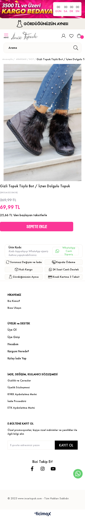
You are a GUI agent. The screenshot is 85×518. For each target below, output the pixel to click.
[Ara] (75, 48)
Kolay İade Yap (17, 358)
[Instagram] (42, 468)
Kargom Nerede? (18, 351)
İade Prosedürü (17, 401)
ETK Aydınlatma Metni (21, 408)
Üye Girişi (14, 337)
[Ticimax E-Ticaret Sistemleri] (42, 514)
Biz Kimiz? (14, 301)
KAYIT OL (66, 445)
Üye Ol (12, 330)
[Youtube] (53, 468)
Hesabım (13, 344)
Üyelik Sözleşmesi (19, 387)
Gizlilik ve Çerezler (19, 380)
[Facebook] (32, 468)
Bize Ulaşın (14, 308)
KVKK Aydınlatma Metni (22, 394)
